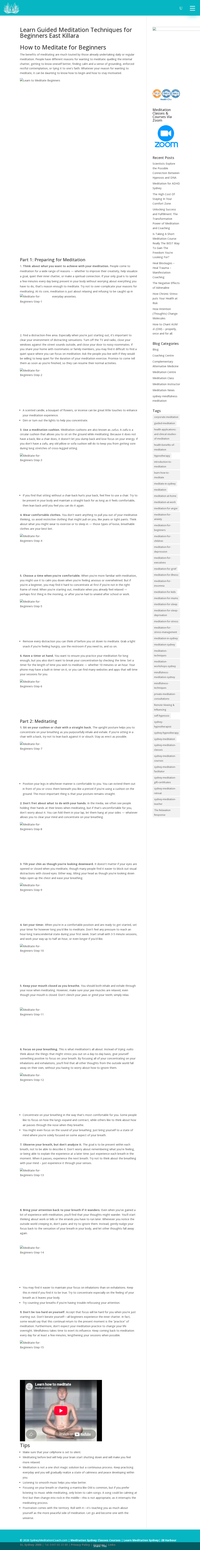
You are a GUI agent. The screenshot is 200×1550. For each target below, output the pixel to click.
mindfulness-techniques (161, 686)
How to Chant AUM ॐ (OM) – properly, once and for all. (165, 328)
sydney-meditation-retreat (165, 791)
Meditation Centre (164, 372)
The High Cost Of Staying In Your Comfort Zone (164, 198)
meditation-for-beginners (162, 528)
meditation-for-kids (165, 592)
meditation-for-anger (166, 508)
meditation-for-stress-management (165, 630)
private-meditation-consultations (165, 696)
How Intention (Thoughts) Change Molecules (165, 313)
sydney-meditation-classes (165, 747)
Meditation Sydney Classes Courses (96, 1540)
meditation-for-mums (166, 598)
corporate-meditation (166, 417)
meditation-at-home (165, 496)
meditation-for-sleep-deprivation (166, 613)
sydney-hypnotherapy (166, 732)
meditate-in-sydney (165, 483)
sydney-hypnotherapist (162, 724)
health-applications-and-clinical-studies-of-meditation (165, 434)
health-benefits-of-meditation (164, 447)
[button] (192, 8)
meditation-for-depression (162, 549)
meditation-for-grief (165, 568)
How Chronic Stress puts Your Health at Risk (165, 298)
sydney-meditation (164, 739)
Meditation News (164, 390)
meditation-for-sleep (165, 604)
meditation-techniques (160, 653)
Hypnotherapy (162, 455)
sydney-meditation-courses (165, 758)
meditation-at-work (165, 502)
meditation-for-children (162, 539)
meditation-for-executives (162, 560)
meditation (160, 489)
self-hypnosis (161, 715)
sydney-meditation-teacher (165, 802)
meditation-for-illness (166, 574)
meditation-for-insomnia (162, 583)
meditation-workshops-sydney (165, 664)
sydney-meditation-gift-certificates (165, 780)
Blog (156, 349)
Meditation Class (163, 378)
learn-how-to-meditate (161, 475)
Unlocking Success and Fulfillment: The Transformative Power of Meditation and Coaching (166, 218)
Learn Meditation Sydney (141, 1540)
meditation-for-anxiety (162, 517)
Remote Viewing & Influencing (164, 707)
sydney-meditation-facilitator (165, 769)
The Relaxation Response (162, 812)
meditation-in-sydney (166, 638)
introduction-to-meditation (163, 464)
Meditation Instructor (166, 384)
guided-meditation (164, 423)
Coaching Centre (163, 355)
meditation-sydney (164, 644)
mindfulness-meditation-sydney (164, 675)
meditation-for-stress (166, 621)
